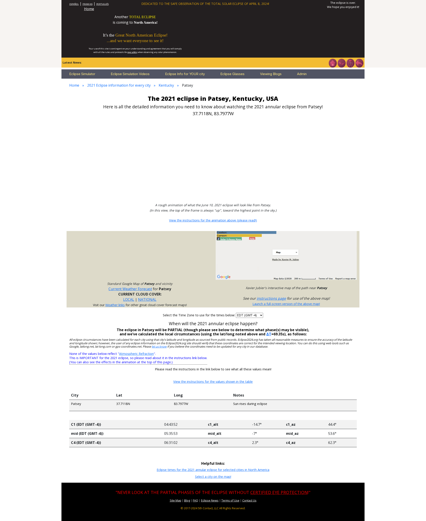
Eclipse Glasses (232, 74)
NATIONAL (147, 299)
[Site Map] (350, 63)
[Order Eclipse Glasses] (341, 63)
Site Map (175, 500)
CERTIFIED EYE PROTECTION (279, 492)
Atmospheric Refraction (136, 354)
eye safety (132, 52)
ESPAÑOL (74, 4)
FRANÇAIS (88, 4)
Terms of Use (230, 500)
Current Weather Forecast (130, 288)
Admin (302, 74)
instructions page (271, 298)
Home (89, 8)
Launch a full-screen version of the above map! (286, 304)
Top (416, 511)
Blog (187, 500)
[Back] (359, 63)
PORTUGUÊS (102, 4)
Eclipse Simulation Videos (130, 74)
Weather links (115, 305)
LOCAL (128, 299)
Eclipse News (210, 500)
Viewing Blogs (271, 74)
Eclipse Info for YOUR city (185, 74)
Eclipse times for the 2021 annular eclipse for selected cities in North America (213, 470)
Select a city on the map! (213, 476)
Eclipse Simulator (82, 74)
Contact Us (249, 500)
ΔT (268, 334)
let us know (159, 346)
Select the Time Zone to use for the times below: (199, 315)
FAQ (195, 500)
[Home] (332, 63)
